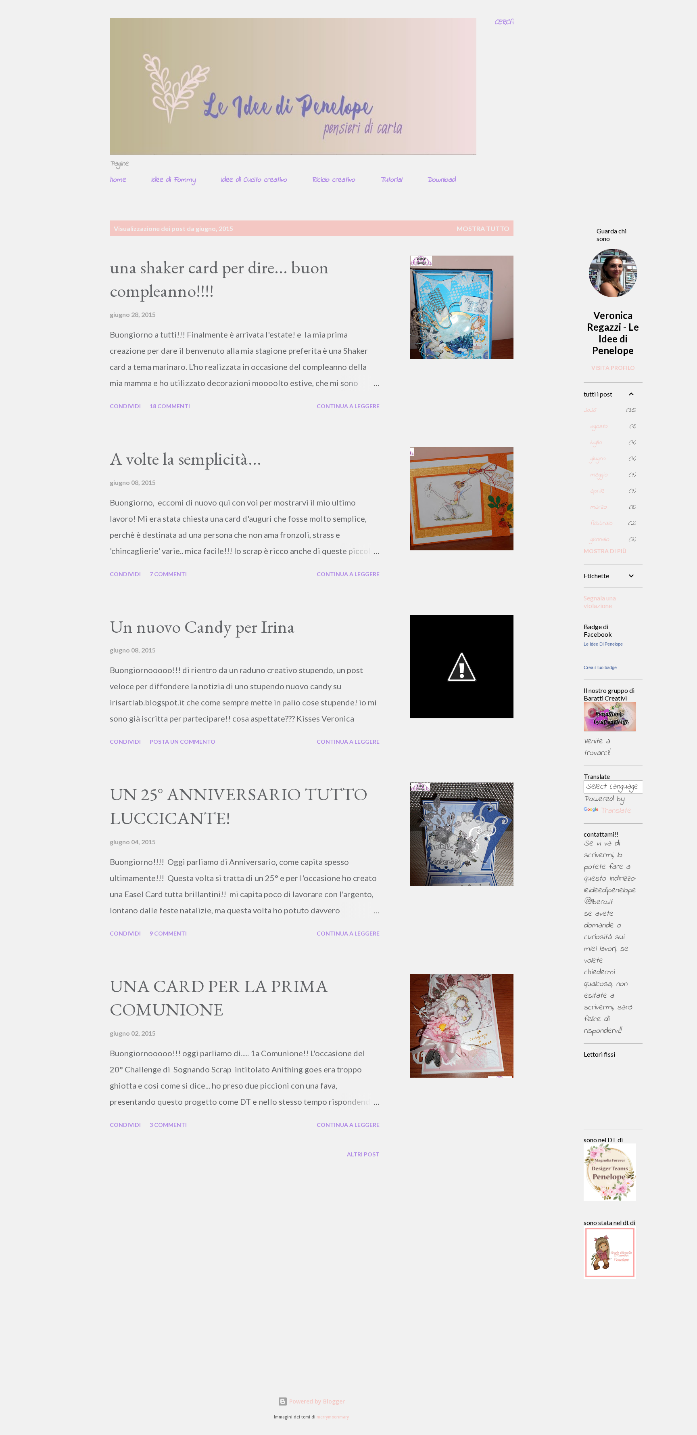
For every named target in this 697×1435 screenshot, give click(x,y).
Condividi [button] (125, 406)
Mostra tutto (483, 228)
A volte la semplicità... (185, 458)
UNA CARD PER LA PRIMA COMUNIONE (219, 997)
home (118, 180)
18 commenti (170, 406)
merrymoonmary (333, 1417)
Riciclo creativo (333, 180)
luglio (596, 442)
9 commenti (168, 933)
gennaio (599, 539)
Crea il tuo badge (600, 667)
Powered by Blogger (316, 1401)
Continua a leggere (348, 406)
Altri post (363, 1154)
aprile (597, 491)
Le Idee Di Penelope (603, 644)
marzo (598, 507)
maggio (598, 475)
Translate (615, 811)
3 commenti (168, 1124)
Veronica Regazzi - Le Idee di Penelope (613, 332)
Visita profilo (613, 367)
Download (441, 180)
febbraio (601, 523)
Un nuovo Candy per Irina (202, 626)
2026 (590, 410)
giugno (597, 459)
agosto (598, 426)
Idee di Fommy (173, 180)
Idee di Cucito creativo (254, 180)
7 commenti (168, 574)
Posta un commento (182, 741)
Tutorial (391, 180)
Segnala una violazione (600, 601)
